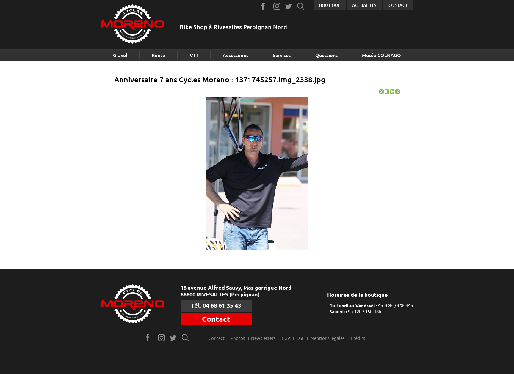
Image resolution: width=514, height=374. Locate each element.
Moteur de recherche (301, 6)
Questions (326, 55)
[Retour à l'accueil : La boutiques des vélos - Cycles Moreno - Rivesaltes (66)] (132, 24)
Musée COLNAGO (381, 55)
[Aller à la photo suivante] (397, 92)
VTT (194, 55)
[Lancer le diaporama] (392, 92)
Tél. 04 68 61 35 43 (216, 305)
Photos (238, 338)
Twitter (289, 6)
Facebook (265, 6)
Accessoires (235, 55)
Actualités (364, 5)
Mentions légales (327, 338)
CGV (286, 338)
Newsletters (263, 338)
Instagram (277, 6)
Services (282, 55)
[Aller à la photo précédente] (381, 92)
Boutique (329, 5)
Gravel (120, 55)
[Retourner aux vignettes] (387, 92)
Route (158, 55)
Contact (398, 5)
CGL (300, 338)
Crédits (358, 338)
